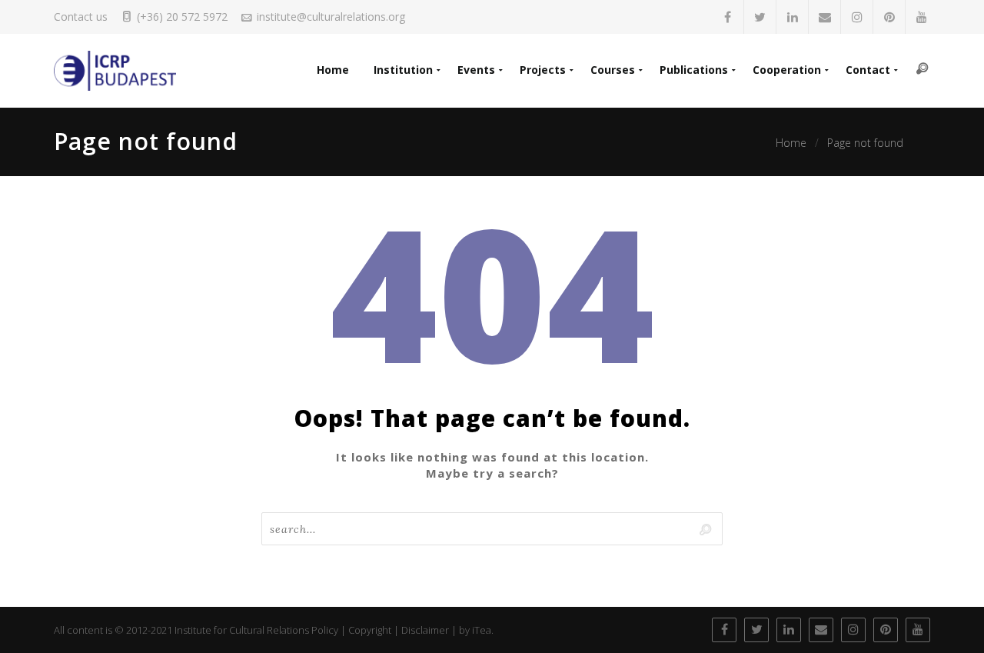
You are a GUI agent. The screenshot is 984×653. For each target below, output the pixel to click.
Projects (543, 69)
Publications (694, 69)
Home (333, 69)
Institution (403, 69)
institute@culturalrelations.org (331, 16)
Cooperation (787, 69)
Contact (868, 69)
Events (476, 69)
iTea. (483, 630)
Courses (612, 69)
